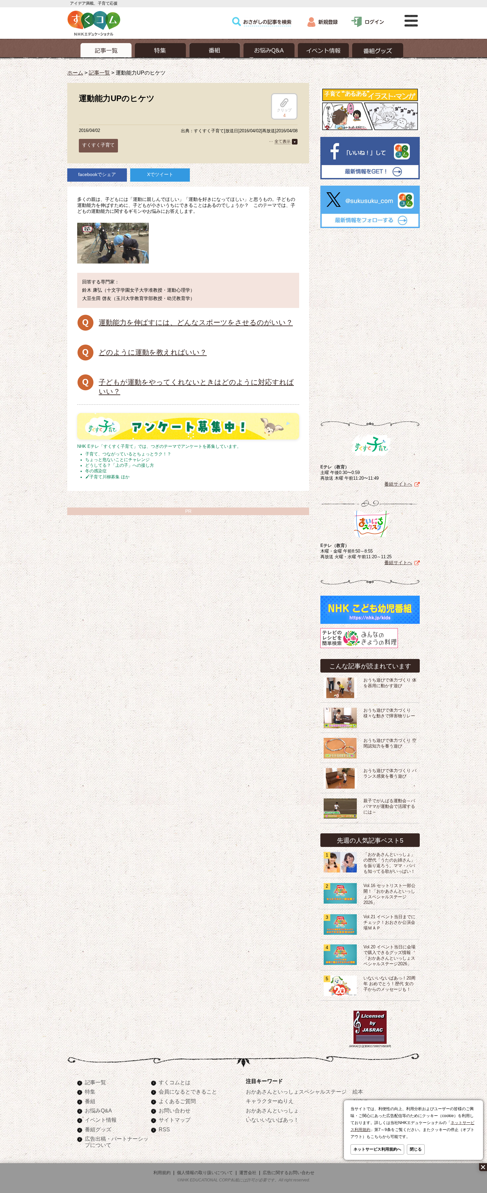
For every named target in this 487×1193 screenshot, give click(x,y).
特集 (90, 1092)
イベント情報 (101, 1120)
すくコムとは (174, 1082)
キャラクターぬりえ (270, 1101)
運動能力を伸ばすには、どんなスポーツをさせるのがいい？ (196, 322)
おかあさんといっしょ (272, 1110)
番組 (90, 1101)
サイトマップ (174, 1120)
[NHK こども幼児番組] (370, 623)
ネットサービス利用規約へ (377, 1149)
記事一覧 (99, 73)
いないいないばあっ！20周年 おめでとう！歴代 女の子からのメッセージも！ (389, 984)
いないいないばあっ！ (272, 1120)
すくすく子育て (98, 145)
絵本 (357, 1092)
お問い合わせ (174, 1110)
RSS (164, 1129)
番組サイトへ (398, 484)
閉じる (416, 1149)
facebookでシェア (97, 174)
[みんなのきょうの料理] (359, 648)
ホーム (75, 73)
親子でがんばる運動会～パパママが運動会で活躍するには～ (389, 806)
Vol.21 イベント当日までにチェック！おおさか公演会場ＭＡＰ (389, 922)
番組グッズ (98, 1129)
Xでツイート (160, 174)
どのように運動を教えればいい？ (153, 352)
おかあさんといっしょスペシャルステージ (296, 1092)
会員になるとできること (188, 1092)
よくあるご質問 (177, 1101)
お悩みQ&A (98, 1110)
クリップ (284, 110)
